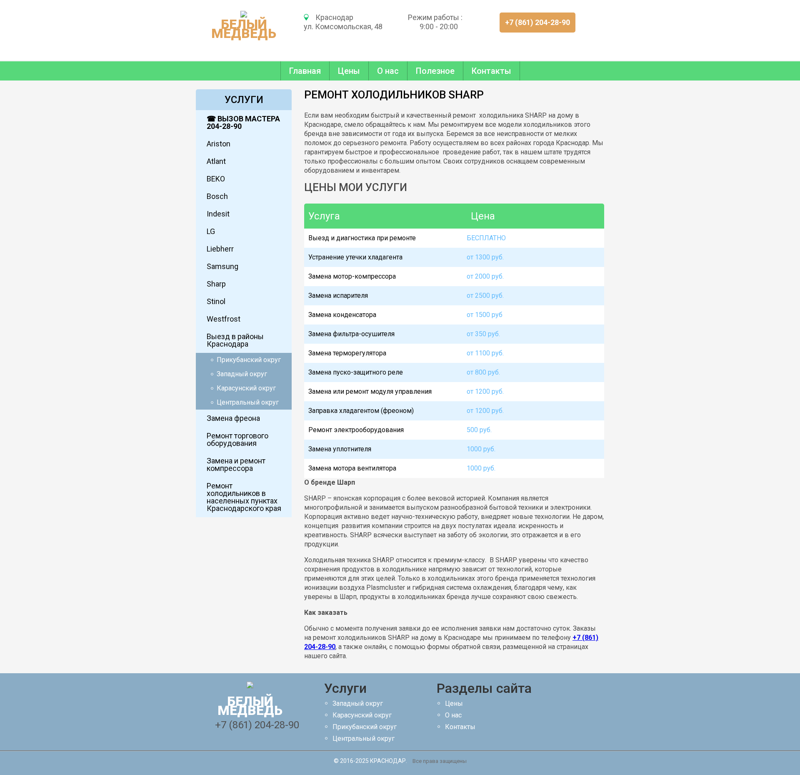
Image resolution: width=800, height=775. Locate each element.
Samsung (222, 266)
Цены (349, 71)
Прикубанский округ (249, 360)
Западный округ (242, 374)
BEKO (216, 178)
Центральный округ (248, 402)
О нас (388, 71)
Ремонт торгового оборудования (237, 439)
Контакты (491, 71)
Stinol (216, 301)
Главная (305, 71)
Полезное (435, 71)
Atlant (216, 161)
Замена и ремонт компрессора (236, 464)
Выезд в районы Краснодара (235, 340)
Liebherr (220, 248)
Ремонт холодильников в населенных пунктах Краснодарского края (244, 497)
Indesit (218, 213)
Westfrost (223, 319)
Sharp (216, 283)
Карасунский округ (246, 388)
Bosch (217, 196)
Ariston (218, 143)
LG (211, 231)
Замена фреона (233, 418)
